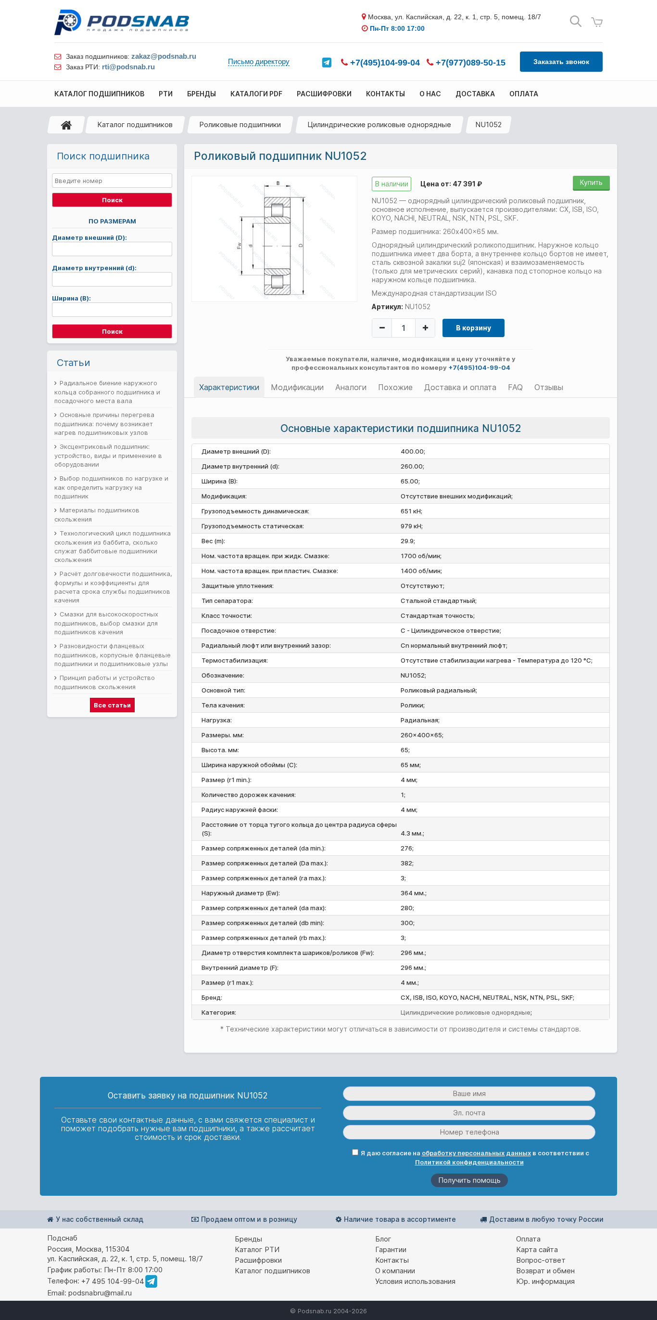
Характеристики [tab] (229, 387)
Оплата (528, 1238)
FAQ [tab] (515, 387)
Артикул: (387, 306)
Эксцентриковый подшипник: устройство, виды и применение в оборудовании (108, 455)
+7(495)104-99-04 (384, 62)
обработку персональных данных (476, 1153)
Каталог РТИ (257, 1249)
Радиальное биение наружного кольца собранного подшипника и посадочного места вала (107, 392)
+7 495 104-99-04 (112, 1281)
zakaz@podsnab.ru (163, 56)
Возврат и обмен (545, 1270)
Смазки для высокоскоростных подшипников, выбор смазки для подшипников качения (106, 623)
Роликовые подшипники (240, 124)
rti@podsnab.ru (128, 67)
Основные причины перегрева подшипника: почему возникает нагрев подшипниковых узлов (104, 423)
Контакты (392, 1260)
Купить (591, 182)
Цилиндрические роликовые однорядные (379, 124)
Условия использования (415, 1281)
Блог (383, 1238)
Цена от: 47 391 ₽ (451, 184)
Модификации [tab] (297, 387)
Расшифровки (258, 1260)
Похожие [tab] (395, 387)
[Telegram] (326, 62)
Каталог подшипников (135, 124)
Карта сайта (537, 1249)
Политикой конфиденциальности (469, 1162)
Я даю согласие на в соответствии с (475, 1157)
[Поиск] (575, 21)
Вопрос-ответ (541, 1260)
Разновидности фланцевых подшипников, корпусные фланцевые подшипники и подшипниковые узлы (112, 654)
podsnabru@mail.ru (100, 1292)
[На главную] (66, 124)
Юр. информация (545, 1281)
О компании (395, 1270)
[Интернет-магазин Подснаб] (121, 22)
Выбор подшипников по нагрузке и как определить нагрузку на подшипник (111, 487)
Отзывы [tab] (548, 387)
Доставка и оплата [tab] (460, 387)
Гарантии (390, 1249)
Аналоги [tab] (350, 387)
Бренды (248, 1238)
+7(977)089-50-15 (469, 62)
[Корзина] (597, 22)
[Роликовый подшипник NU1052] (275, 238)
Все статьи (112, 705)
